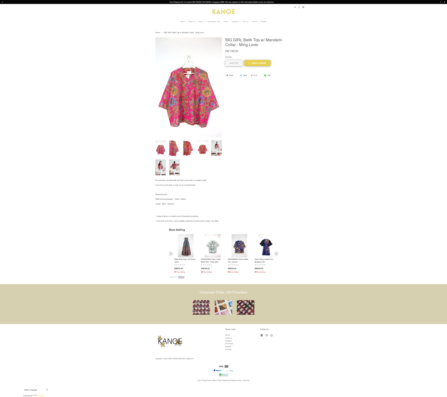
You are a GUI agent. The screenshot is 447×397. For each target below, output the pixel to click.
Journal (254, 21)
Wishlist (263, 21)
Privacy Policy (206, 380)
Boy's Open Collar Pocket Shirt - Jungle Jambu (431, 390)
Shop (201, 21)
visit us (227, 335)
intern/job (228, 349)
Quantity (228, 57)
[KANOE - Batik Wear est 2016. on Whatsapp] (271, 336)
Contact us (235, 21)
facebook (228, 346)
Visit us (245, 21)
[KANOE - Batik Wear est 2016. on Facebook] (261, 336)
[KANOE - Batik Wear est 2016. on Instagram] (266, 336)
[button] (171, 253)
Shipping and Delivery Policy (232, 380)
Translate (40, 395)
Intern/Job (246, 380)
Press (226, 21)
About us (192, 21)
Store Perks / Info (214, 21)
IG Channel (229, 343)
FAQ (199, 380)
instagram (228, 341)
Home (183, 21)
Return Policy (216, 380)
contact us (228, 338)
